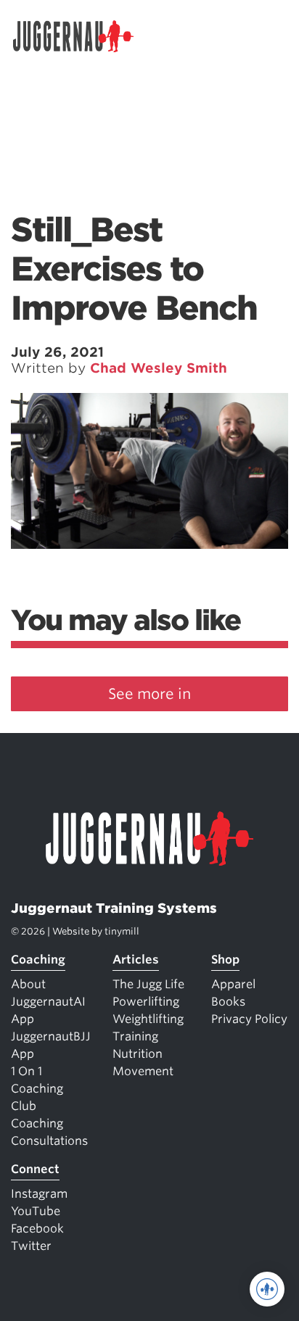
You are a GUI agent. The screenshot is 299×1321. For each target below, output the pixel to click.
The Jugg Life (148, 984)
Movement (142, 1071)
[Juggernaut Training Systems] (79, 36)
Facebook (37, 1228)
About (28, 984)
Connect (35, 1169)
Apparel (233, 984)
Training (135, 1036)
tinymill (122, 931)
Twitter (31, 1246)
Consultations (49, 1141)
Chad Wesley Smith (158, 368)
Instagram (39, 1194)
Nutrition (137, 1054)
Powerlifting (145, 1002)
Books (228, 1002)
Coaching (38, 959)
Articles (135, 959)
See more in (149, 694)
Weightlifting (148, 1019)
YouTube (35, 1211)
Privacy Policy (249, 1019)
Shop (225, 959)
